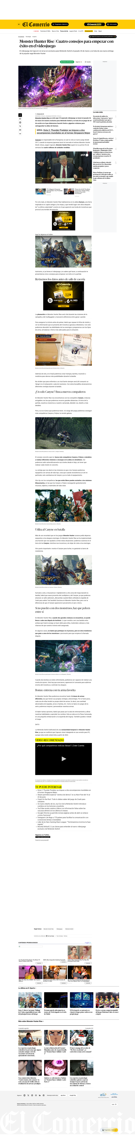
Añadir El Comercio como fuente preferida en (102, 36)
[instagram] (32, 1095)
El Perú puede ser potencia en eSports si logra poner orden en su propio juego (81, 1012)
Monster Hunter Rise (49, 929)
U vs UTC (80, 31)
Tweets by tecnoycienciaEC (42, 840)
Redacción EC (40, 114)
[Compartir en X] (20, 126)
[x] (28, 1095)
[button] (63, 758)
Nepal (100, 31)
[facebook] (24, 1095)
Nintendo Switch (69, 929)
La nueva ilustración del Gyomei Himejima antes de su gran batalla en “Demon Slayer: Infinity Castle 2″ (55, 1050)
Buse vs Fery (55, 31)
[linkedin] (40, 1095)
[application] (63, 759)
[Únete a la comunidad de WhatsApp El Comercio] (67, 62)
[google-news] (44, 1095)
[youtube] (36, 1095)
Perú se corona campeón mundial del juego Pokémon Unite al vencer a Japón (107, 1012)
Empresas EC (88, 31)
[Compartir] (20, 115)
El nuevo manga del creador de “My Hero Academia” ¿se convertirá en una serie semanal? (81, 1050)
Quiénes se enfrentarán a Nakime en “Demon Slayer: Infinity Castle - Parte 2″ (55, 1080)
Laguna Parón (73, 31)
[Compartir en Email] (20, 130)
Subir (113, 1104)
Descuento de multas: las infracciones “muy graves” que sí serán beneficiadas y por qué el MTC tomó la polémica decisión (102, 119)
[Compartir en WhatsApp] (20, 119)
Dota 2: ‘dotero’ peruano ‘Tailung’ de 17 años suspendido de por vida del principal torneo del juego (29, 1012)
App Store (63, 1095)
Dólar (95, 31)
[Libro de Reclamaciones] (114, 1095)
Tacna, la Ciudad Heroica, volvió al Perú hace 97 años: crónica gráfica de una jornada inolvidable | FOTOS (103, 141)
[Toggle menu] (19, 24)
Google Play (73, 1095)
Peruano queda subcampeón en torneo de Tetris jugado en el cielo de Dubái (55, 1012)
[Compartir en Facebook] (20, 122)
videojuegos (59, 929)
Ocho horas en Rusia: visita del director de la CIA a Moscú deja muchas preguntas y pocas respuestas (102, 165)
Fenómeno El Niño (45, 31)
